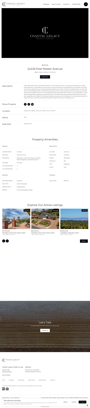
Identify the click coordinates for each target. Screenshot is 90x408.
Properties (46, 4)
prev (3, 240)
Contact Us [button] (45, 330)
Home (3, 380)
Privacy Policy (84, 398)
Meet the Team (42, 380)
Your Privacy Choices (45, 406)
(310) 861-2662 (76, 4)
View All (84, 241)
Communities (21, 380)
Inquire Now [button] (45, 76)
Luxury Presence (15, 398)
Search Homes (56, 4)
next (7, 240)
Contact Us (66, 4)
